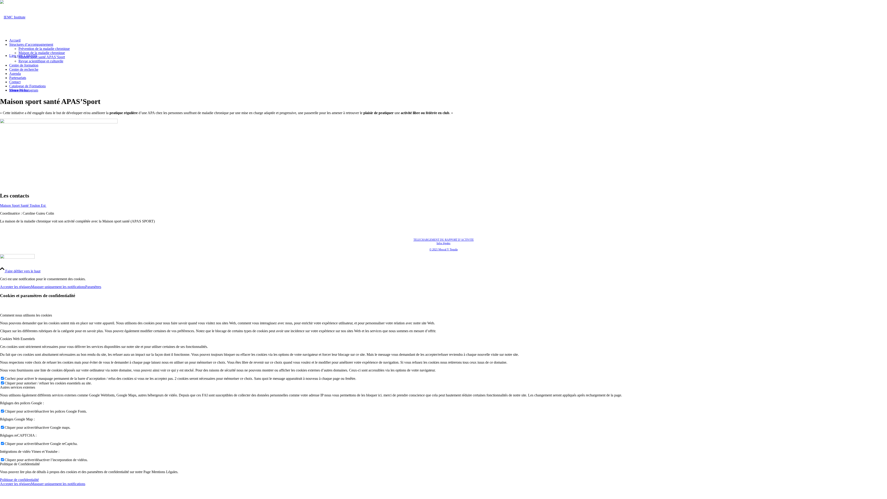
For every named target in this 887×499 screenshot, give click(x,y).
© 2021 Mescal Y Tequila (443, 249)
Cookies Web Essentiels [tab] (17, 339)
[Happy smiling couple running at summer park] (59, 122)
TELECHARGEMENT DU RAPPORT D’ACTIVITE (443, 239)
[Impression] (12, 17)
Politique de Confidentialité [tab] (20, 464)
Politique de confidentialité (19, 480)
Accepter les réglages (15, 287)
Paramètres (93, 287)
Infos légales (443, 243)
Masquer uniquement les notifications (58, 287)
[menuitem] (448, 40)
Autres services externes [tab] (17, 387)
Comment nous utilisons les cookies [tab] (26, 315)
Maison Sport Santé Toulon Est (23, 205)
